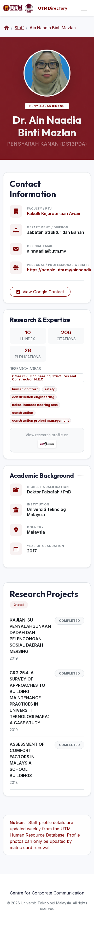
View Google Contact (43, 291)
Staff (19, 27)
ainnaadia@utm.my (46, 251)
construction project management (40, 420)
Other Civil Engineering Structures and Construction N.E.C (44, 377)
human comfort (25, 389)
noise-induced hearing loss (35, 405)
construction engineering (33, 397)
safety (49, 389)
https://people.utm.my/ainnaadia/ (60, 269)
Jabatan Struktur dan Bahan (55, 232)
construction (22, 413)
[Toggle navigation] (84, 8)
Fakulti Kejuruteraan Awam (54, 213)
